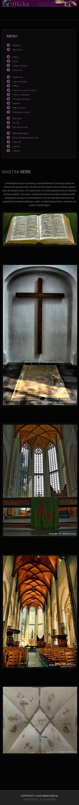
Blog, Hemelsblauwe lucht (25, 137)
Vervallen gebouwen (21, 99)
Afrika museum (19, 108)
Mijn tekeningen (20, 133)
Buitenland (17, 118)
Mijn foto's (17, 50)
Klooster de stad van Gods (24, 90)
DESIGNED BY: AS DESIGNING (39, 799)
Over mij (16, 142)
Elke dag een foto (20, 127)
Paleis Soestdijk (19, 81)
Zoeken (16, 151)
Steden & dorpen (19, 66)
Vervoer (15, 123)
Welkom (16, 45)
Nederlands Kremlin (21, 112)
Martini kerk (17, 77)
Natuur (15, 57)
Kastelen (16, 103)
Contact (16, 146)
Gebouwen (17, 70)
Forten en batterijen (21, 95)
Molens (15, 86)
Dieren (15, 61)
